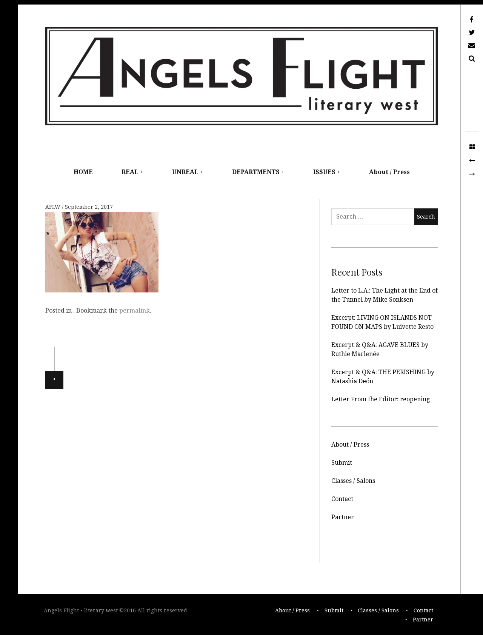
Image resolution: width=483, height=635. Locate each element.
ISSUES (324, 172)
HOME (83, 172)
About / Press (389, 172)
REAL (130, 172)
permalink (134, 310)
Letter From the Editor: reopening (380, 399)
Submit (341, 462)
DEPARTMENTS (256, 172)
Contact (342, 498)
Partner (342, 517)
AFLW (53, 207)
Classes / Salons (353, 480)
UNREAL (185, 172)
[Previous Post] (471, 161)
